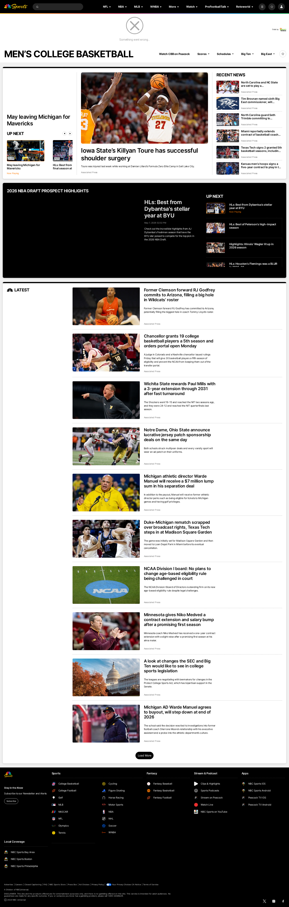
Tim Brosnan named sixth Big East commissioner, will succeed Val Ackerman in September (260, 100)
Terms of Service (150, 884)
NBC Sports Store (57, 884)
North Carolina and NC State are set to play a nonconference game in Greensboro (259, 84)
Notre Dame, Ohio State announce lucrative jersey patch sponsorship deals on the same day (177, 434)
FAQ (45, 884)
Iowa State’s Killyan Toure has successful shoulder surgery (139, 154)
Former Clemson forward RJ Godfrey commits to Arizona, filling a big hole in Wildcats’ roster (179, 294)
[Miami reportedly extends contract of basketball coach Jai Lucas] (227, 136)
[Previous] (65, 133)
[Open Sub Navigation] (110, 7)
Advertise (8, 884)
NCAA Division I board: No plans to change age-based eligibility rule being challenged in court (177, 573)
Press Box (72, 884)
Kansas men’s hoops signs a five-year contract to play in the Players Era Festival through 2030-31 (261, 165)
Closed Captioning (33, 884)
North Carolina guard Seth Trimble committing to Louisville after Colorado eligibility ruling (258, 116)
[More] (262, 6)
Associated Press (89, 172)
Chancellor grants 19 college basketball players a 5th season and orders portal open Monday (179, 341)
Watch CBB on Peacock (174, 54)
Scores (202, 54)
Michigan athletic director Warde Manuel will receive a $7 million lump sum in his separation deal (179, 481)
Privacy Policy (98, 884)
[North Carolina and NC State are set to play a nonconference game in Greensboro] (227, 87)
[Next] (70, 133)
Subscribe (11, 801)
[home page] (16, 7)
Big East (266, 54)
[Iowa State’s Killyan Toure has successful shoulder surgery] (144, 108)
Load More (144, 755)
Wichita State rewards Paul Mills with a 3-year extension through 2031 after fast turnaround (179, 388)
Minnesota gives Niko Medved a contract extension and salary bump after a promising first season (179, 619)
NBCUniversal (22, 890)
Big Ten (246, 54)
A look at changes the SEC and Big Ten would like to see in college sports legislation (177, 666)
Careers (18, 884)
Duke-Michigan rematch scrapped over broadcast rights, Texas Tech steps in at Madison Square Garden (178, 527)
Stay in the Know (13, 787)
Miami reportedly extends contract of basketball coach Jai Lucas (259, 133)
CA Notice (136, 884)
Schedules (224, 54)
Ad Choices (84, 884)
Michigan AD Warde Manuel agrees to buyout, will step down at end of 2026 (178, 712)
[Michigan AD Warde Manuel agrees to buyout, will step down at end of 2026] (106, 724)
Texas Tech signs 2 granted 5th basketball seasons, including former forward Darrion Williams (261, 149)
